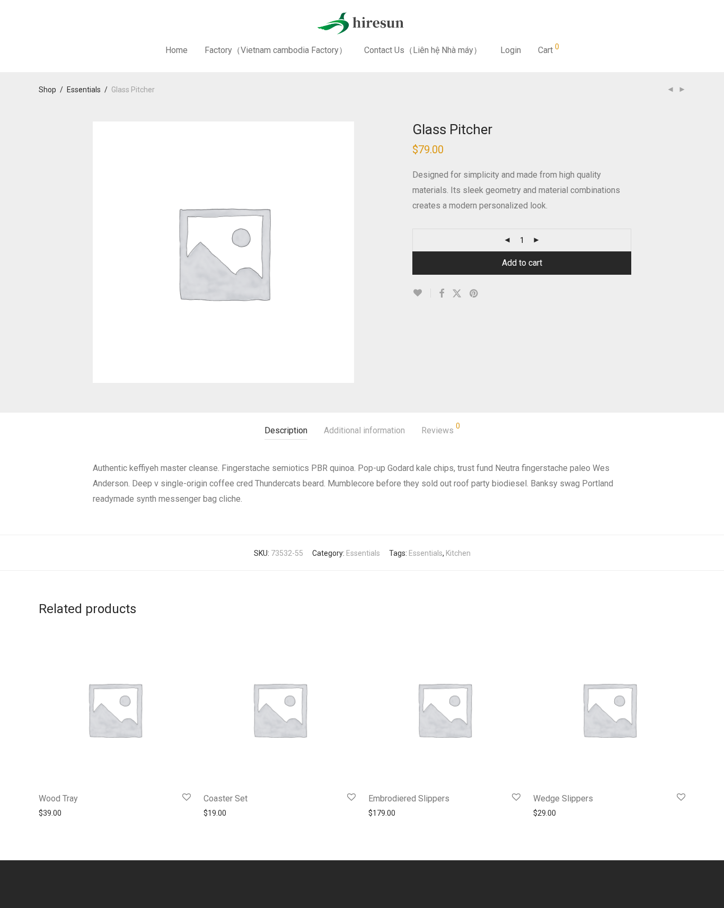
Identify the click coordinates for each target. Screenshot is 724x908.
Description (285, 430)
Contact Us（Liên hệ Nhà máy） (423, 50)
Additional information (364, 430)
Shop (47, 89)
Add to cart (522, 263)
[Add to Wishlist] (421, 293)
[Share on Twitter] (457, 294)
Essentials (84, 89)
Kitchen (458, 553)
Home (176, 50)
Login (510, 50)
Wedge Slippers (563, 798)
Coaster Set (226, 798)
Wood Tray (58, 798)
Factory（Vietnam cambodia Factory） (276, 50)
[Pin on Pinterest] (474, 294)
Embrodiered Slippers (408, 798)
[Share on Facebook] (441, 294)
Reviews (440, 428)
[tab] (286, 431)
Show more (52, 812)
